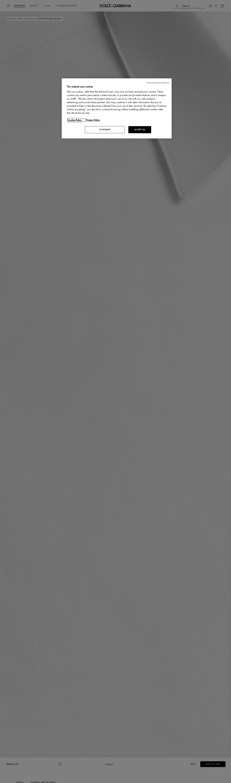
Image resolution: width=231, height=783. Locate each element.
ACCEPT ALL (139, 130)
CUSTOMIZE (104, 130)
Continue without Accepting (157, 82)
